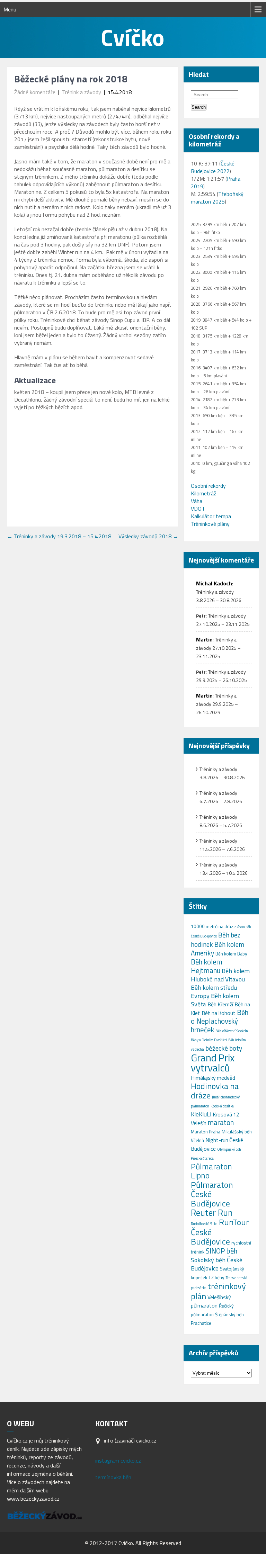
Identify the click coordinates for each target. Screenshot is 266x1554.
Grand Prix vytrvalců (212, 1062)
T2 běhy (216, 1277)
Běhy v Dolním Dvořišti (209, 1040)
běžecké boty (223, 1048)
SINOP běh (221, 1251)
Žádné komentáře (34, 92)
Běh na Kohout (219, 1013)
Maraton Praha (205, 1131)
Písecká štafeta (202, 1158)
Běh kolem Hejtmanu (206, 966)
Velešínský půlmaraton (211, 1301)
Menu (9, 9)
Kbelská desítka (222, 1106)
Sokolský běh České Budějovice (216, 1264)
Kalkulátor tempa (211, 516)
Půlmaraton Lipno (211, 1171)
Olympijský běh (229, 1149)
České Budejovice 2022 (212, 167)
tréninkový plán (218, 1291)
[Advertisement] (92, 466)
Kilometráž (203, 493)
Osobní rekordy (208, 486)
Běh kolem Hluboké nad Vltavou (220, 975)
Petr (201, 615)
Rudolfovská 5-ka (204, 1224)
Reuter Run (212, 1212)
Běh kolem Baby (231, 953)
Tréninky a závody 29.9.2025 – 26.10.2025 (217, 704)
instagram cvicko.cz (118, 1460)
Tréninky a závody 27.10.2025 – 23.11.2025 (218, 648)
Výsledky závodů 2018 (148, 536)
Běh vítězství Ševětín (231, 1031)
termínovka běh (113, 1477)
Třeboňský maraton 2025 (217, 198)
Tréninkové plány (210, 524)
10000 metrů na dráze (213, 926)
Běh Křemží (220, 1004)
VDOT (198, 508)
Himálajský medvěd (213, 1078)
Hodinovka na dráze (215, 1091)
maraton (221, 1122)
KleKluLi (201, 1114)
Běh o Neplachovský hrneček (219, 1021)
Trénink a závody (81, 92)
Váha (196, 501)
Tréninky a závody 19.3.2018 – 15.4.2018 (59, 536)
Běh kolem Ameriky (217, 948)
